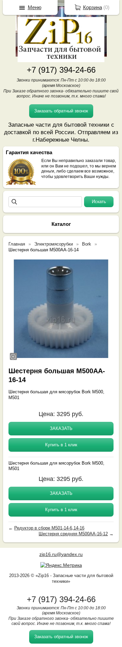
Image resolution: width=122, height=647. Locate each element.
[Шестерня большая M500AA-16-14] (61, 308)
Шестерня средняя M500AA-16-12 (73, 533)
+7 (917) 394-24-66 (61, 69)
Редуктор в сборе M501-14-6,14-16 (49, 528)
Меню (34, 7)
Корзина (92, 7)
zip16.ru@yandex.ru (61, 554)
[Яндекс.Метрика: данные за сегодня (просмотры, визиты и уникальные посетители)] (61, 565)
